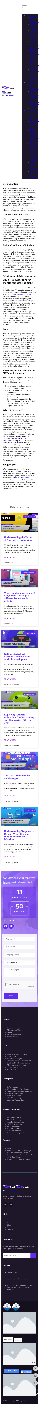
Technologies (31, 82)
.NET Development (14, 1124)
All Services (11, 1069)
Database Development (16, 1093)
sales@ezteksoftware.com (17, 1279)
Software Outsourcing (15, 1100)
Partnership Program (15, 1034)
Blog (32, 128)
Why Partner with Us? (33, 117)
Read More (10, 557)
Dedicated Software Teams (17, 1054)
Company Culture (13, 1032)
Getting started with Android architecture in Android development (17, 656)
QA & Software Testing (33, 26)
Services (29, 15)
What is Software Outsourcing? (19, 1150)
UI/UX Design (32, 60)
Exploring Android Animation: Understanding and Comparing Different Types (19, 718)
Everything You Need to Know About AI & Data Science (34, 148)
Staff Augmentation (14, 1067)
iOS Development (14, 1131)
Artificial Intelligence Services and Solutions (34, 35)
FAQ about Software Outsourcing (19, 1159)
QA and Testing (13, 1056)
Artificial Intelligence (15, 1059)
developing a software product (19, 294)
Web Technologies (14, 1118)
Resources (30, 126)
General (33, 108)
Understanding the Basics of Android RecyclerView (18, 538)
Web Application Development (18, 1089)
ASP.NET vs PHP (14, 1128)
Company (29, 111)
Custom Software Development (19, 1061)
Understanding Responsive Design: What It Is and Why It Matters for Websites (19, 835)
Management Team (14, 1030)
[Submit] (33, 1255)
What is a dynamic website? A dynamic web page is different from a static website (19, 596)
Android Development (15, 1133)
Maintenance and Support (16, 1065)
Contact (10, 1229)
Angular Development (15, 1122)
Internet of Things (14, 1096)
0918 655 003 (12, 1272)
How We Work (12, 1036)
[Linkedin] (11, 926)
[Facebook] (5, 926)
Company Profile (13, 1028)
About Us (33, 113)
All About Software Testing (34, 158)
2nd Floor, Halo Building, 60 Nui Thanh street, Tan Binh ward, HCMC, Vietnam (21, 1287)
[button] (35, 1368)
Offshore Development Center (18, 1063)
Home (9, 1223)
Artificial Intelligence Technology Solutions (34, 103)
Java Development (14, 1126)
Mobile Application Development (19, 1091)
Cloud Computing (14, 1098)
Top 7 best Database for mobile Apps (17, 777)
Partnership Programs (34, 122)
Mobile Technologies (15, 1120)
